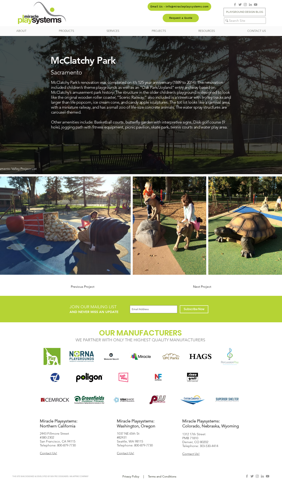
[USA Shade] (124, 399)
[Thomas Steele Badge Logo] (55, 377)
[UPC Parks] (170, 356)
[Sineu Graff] (193, 377)
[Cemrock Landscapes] (55, 399)
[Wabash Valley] (111, 356)
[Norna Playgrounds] (82, 356)
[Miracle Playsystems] (141, 356)
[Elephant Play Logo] (52, 356)
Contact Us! (48, 453)
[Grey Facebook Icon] (235, 4)
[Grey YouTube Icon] (256, 4)
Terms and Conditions (162, 476)
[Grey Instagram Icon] (245, 4)
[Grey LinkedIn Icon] (250, 4)
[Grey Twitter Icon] (240, 4)
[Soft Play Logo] (124, 377)
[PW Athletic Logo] (158, 399)
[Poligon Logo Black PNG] (89, 377)
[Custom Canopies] (193, 399)
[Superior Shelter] (227, 399)
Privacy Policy (130, 476)
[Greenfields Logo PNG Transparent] (89, 399)
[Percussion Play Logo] (230, 356)
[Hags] (200, 356)
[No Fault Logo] (158, 377)
